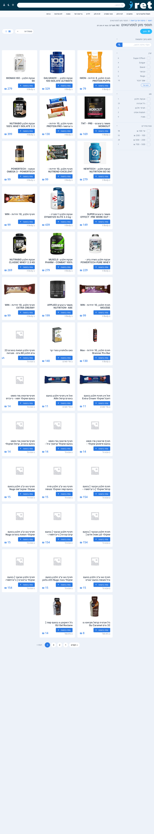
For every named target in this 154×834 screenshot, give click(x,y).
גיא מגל (105, 633)
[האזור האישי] (4, 5)
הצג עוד (146, 85)
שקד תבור (141, 80)
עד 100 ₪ (141, 131)
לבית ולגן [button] (119, 14)
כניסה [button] (48, 14)
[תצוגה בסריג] (9, 31)
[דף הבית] (140, 5)
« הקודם (74, 645)
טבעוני (142, 71)
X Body (105, 89)
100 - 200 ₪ (139, 135)
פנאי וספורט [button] (108, 14)
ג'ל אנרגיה (141, 103)
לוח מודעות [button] (58, 14)
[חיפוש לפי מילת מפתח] (119, 45)
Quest (142, 67)
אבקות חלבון (140, 99)
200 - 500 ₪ (139, 140)
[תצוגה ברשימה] (6, 31)
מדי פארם (67, 361)
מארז (143, 117)
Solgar (142, 62)
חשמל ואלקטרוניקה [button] (143, 14)
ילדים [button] (88, 14)
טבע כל (30, 361)
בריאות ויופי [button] (78, 14)
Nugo (142, 76)
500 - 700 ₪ (139, 144)
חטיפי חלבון (140, 108)
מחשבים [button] (129, 14)
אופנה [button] (68, 14)
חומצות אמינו (139, 112)
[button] (134, 39)
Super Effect (139, 58)
